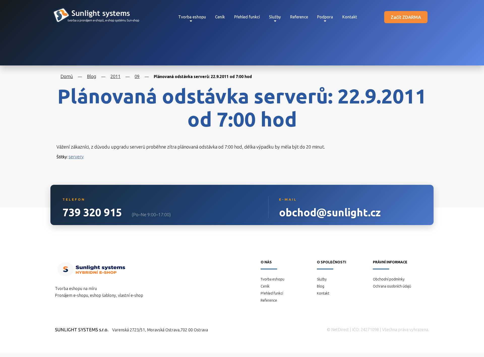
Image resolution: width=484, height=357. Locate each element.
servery (76, 156)
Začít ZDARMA (406, 17)
